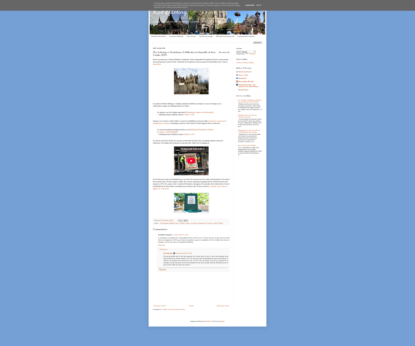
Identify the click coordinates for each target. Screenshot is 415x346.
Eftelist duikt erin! (245, 72)
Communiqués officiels (245, 36)
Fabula (187, 223)
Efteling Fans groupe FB (225, 36)
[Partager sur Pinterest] (187, 220)
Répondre (161, 245)
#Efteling (190, 112)
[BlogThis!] (181, 220)
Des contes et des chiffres (247, 145)
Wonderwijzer (243, 90)
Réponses (163, 249)
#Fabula (210, 130)
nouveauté (194, 223)
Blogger (222, 321)
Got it (259, 5)
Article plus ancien (223, 306)
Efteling (182, 223)
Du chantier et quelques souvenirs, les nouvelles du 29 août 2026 (250, 101)
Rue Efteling (170, 11)
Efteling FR (242, 78)
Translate (252, 54)
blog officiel (157, 64)
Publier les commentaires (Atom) (174, 309)
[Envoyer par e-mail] (179, 220)
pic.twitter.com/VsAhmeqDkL (203, 112)
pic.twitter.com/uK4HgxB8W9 (167, 132)
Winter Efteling (218, 223)
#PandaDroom (202, 130)
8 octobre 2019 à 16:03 (184, 253)
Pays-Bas (210, 223)
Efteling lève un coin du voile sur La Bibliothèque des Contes (249, 131)
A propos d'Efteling (176, 36)
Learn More (249, 5)
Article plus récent (159, 306)
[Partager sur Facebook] (185, 220)
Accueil (191, 306)
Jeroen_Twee (243, 75)
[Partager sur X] (183, 220)
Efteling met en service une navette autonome (247, 116)
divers (177, 223)
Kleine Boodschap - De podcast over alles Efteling (248, 85)
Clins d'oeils (191, 36)
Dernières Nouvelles (158, 36)
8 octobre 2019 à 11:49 (180, 235)
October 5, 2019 (189, 115)
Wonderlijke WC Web (246, 81)
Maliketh (208, 321)
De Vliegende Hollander (167, 223)
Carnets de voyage (206, 36)
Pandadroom (202, 223)
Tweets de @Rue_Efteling (245, 62)
